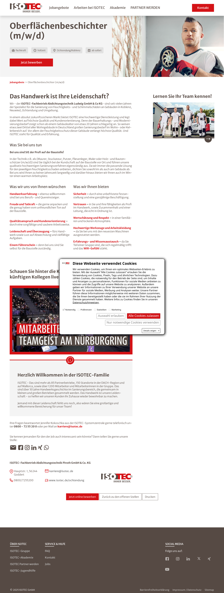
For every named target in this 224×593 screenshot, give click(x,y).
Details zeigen (149, 330)
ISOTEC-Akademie (21, 557)
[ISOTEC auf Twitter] (198, 558)
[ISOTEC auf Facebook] (167, 558)
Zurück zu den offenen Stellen (120, 496)
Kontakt (203, 8)
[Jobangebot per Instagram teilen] (28, 447)
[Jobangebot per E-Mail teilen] (14, 447)
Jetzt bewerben (31, 62)
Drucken (150, 496)
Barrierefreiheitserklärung (154, 589)
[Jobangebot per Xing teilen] (41, 447)
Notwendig (70, 309)
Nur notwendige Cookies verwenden (133, 322)
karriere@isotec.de (70, 426)
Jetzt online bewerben (82, 496)
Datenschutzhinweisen (86, 302)
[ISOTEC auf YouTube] (167, 569)
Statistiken (102, 309)
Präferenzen (86, 309)
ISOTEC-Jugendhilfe (22, 570)
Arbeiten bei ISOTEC (89, 8)
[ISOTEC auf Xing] (209, 558)
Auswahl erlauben (111, 316)
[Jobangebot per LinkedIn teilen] (34, 447)
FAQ (47, 551)
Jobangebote (59, 8)
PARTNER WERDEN (145, 8)
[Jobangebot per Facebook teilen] (21, 447)
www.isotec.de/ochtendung (66, 480)
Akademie (118, 8)
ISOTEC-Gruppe (20, 551)
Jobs (48, 564)
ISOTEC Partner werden (24, 564)
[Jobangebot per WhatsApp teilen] (47, 447)
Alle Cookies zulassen (143, 316)
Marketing (116, 309)
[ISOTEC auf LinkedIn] (188, 558)
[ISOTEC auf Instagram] (177, 558)
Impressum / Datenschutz (187, 589)
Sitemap (209, 589)
